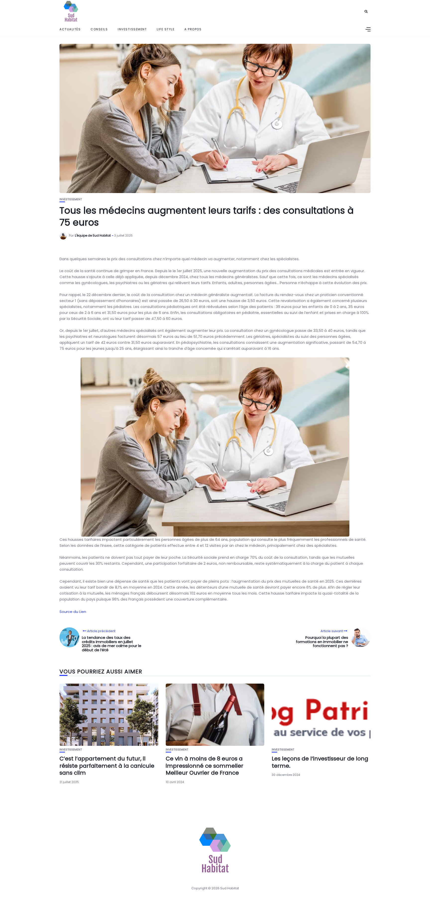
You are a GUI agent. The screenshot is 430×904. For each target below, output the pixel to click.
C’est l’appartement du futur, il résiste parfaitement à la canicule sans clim (106, 766)
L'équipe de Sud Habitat (93, 235)
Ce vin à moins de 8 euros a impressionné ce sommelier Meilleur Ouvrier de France (204, 766)
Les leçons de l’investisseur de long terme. (320, 762)
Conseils (99, 29)
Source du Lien (72, 611)
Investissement (132, 29)
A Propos (193, 29)
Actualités (70, 29)
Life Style (165, 29)
